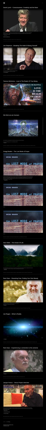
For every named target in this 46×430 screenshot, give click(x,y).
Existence (13, 39)
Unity (20, 39)
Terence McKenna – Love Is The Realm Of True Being (20, 81)
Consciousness (9, 39)
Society (20, 416)
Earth (4, 416)
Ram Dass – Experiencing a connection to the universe (20, 348)
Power (19, 145)
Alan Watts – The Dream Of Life (13, 242)
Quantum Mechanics (21, 75)
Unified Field (18, 39)
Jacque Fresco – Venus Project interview (16, 382)
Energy (11, 75)
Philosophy (20, 109)
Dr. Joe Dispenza (6, 72)
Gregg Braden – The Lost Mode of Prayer (16, 151)
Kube (8, 425)
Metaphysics (20, 272)
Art (3, 39)
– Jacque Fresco (5, 410)
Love (16, 109)
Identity (15, 109)
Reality (27, 145)
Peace (15, 39)
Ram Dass (5, 305)
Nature (18, 109)
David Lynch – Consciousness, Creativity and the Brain (20, 7)
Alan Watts (5, 269)
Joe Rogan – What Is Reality (12, 314)
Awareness (5, 39)
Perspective (13, 416)
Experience (14, 272)
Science (29, 145)
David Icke (5, 142)
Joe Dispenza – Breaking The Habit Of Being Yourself (20, 45)
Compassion (4, 109)
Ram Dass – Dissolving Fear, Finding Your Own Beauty (20, 278)
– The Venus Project (5, 413)
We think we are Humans (11, 115)
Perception (17, 75)
